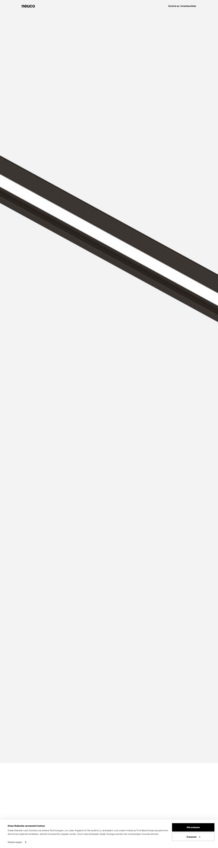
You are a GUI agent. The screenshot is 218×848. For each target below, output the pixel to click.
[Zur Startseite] (28, 6)
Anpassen (191, 836)
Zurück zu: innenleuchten (182, 6)
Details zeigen (15, 842)
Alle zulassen (193, 827)
